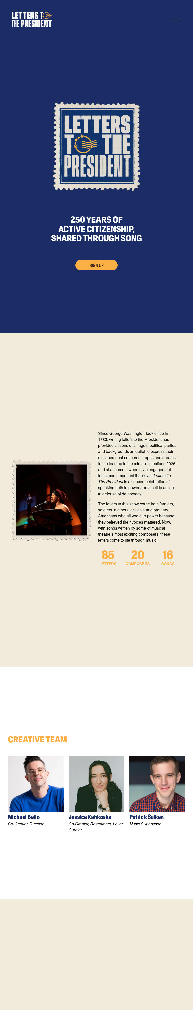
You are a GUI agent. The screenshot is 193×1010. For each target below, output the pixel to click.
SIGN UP (97, 265)
